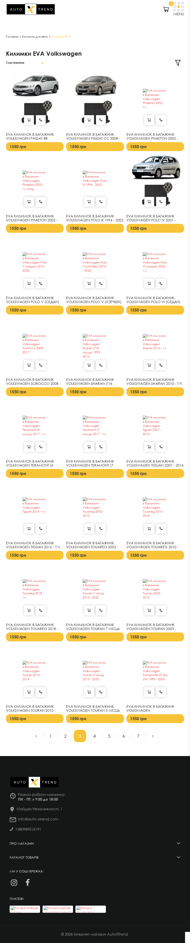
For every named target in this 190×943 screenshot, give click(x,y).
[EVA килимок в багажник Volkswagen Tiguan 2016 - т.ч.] (35, 510)
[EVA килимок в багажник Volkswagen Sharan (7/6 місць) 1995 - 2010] (95, 346)
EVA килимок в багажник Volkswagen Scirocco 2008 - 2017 (33, 384)
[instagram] (14, 882)
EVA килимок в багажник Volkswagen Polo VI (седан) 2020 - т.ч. (153, 302)
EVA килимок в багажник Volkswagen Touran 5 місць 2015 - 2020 (93, 711)
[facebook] (27, 882)
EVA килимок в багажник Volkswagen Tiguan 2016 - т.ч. (33, 545)
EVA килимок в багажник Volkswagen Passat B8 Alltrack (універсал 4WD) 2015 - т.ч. (34, 140)
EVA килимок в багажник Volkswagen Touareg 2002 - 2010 (92, 547)
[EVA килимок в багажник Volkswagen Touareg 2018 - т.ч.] (35, 591)
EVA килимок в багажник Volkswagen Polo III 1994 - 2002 (94, 218)
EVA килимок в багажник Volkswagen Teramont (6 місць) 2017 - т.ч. (30, 465)
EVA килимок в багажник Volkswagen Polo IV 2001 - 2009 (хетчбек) (151, 220)
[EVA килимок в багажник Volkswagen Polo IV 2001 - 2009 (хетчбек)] (155, 183)
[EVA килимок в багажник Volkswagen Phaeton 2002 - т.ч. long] (35, 183)
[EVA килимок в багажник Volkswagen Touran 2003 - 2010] (155, 591)
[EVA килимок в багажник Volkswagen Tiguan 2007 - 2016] (155, 428)
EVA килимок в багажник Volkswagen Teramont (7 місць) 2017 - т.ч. (90, 465)
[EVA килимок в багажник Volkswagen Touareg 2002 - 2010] (95, 510)
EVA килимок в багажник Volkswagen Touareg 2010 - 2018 (152, 547)
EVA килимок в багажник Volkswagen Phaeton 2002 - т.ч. (152, 138)
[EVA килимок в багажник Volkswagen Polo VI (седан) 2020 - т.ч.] (155, 264)
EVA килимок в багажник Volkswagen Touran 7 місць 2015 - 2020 (93, 629)
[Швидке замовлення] (41, 120)
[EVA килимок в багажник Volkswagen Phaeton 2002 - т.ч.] (155, 101)
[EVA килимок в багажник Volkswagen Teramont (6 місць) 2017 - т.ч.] (35, 428)
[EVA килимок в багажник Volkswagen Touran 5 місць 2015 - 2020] (95, 673)
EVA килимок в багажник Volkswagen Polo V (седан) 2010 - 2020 (32, 302)
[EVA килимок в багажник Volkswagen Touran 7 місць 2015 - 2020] (95, 591)
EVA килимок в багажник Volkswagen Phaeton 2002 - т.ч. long (32, 220)
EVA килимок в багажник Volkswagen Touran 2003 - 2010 (151, 629)
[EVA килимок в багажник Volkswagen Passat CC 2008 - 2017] (95, 101)
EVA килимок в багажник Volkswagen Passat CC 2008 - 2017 (93, 138)
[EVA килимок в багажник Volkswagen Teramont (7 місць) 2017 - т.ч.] (95, 428)
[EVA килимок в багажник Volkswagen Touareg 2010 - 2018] (155, 510)
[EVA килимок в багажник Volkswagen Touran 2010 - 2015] (35, 673)
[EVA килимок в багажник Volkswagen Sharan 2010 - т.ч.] (155, 346)
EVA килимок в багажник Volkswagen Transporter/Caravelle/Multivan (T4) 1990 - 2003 (155, 713)
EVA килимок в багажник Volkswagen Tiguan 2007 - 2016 (155, 463)
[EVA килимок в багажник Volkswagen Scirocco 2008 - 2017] (35, 346)
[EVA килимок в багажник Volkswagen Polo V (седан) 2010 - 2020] (35, 264)
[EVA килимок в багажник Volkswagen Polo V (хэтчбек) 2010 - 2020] (95, 264)
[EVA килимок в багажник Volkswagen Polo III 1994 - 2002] (95, 183)
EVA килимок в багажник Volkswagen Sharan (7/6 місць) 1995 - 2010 (90, 384)
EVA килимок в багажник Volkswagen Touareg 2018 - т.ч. (32, 629)
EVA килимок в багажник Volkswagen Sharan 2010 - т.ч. (154, 382)
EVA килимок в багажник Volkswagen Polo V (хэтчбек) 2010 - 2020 (93, 302)
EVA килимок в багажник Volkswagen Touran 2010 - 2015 (31, 711)
